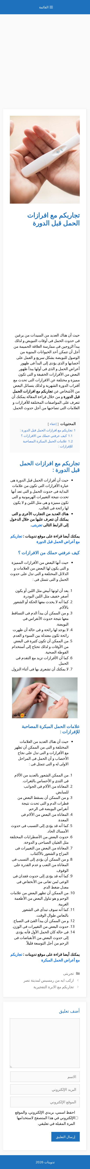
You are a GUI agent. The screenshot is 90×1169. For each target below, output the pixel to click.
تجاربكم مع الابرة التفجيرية (53, 986)
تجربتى (37, 524)
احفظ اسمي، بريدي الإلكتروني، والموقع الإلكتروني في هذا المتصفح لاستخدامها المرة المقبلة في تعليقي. (45, 1118)
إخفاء (53, 424)
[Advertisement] (45, 59)
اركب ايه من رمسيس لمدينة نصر (49, 980)
